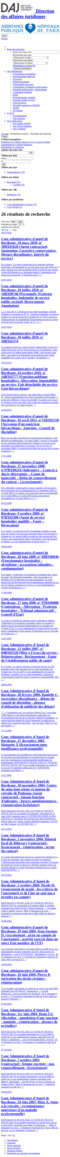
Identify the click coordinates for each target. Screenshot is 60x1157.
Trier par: (5, 221)
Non (14, 230)
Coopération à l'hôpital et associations (30, 87)
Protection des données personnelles (23, 1153)
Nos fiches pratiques (22, 126)
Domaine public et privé (24, 100)
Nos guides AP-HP (21, 123)
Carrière (19, 144)
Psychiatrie (18, 110)
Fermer (4, 38)
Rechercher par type (22, 55)
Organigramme (20, 116)
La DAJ (10, 113)
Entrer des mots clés (22, 52)
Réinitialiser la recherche (24, 65)
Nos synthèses (19, 129)
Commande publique (22, 92)
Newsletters (12, 1140)
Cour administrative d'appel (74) (22, 204)
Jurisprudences (8, 144)
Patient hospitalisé (21, 82)
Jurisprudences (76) (16, 172)
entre (3, 158)
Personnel (17, 79)
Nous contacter (14, 1145)
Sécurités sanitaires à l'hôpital (26, 105)
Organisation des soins (23, 84)
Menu (4, 36)
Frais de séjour (19, 102)
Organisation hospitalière (24, 74)
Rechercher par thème (23, 60)
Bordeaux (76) (13, 194)
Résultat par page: (9, 224)
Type (20, 221)
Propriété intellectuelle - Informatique (30, 89)
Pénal (15, 95)
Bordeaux (27, 144)
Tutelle (16, 108)
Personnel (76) (13, 182)
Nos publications (14, 121)
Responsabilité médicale (24, 76)
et (2, 161)
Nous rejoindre (14, 1148)
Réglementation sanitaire (24, 97)
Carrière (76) (19, 184)
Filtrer (4, 137)
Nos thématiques (14, 71)
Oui (6, 230)
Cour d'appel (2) (14, 207)
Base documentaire (15, 49)
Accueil (4, 134)
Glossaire (11, 1143)
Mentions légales (14, 1150)
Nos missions (19, 118)
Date (13, 221)
